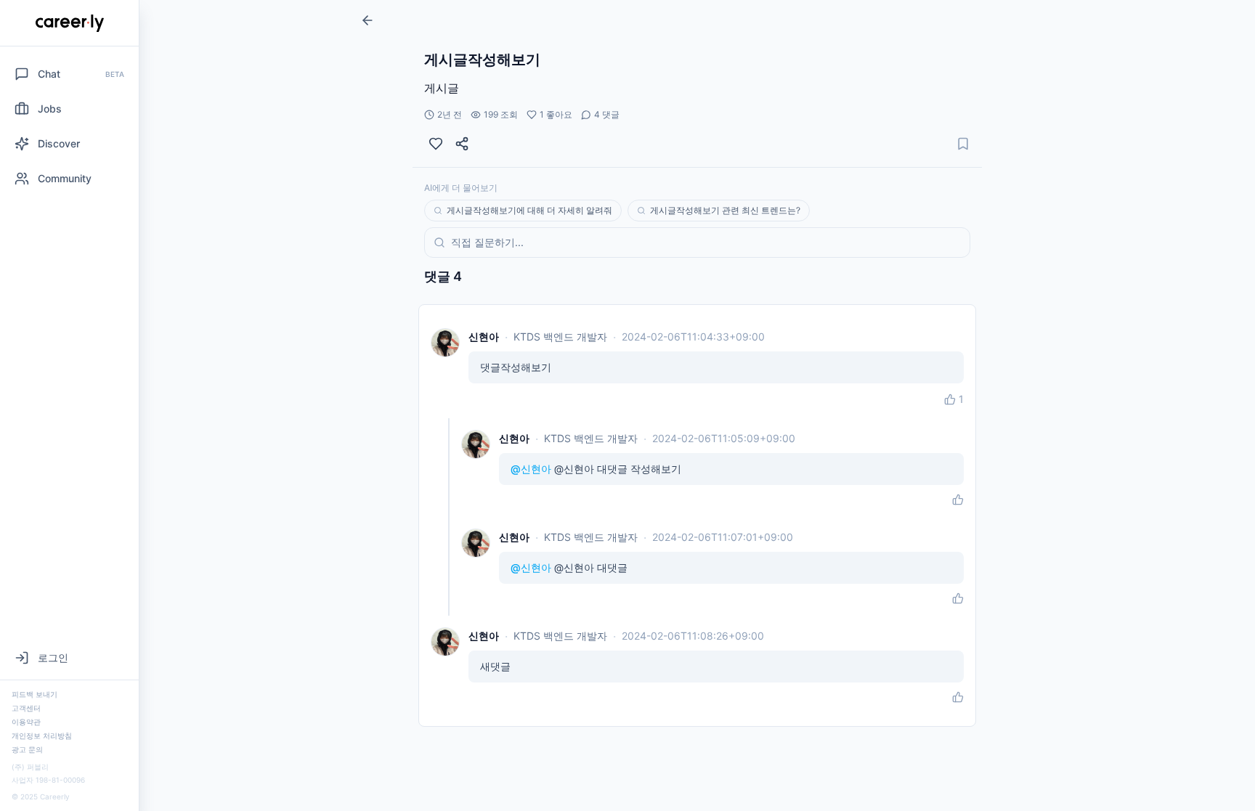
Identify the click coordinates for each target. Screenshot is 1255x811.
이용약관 (26, 721)
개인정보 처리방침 (42, 735)
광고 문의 (27, 749)
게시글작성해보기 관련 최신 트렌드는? (725, 210)
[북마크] (963, 143)
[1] (435, 143)
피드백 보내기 (34, 694)
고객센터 (26, 708)
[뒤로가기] (367, 20)
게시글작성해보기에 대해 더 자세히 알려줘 (529, 210)
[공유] (462, 143)
